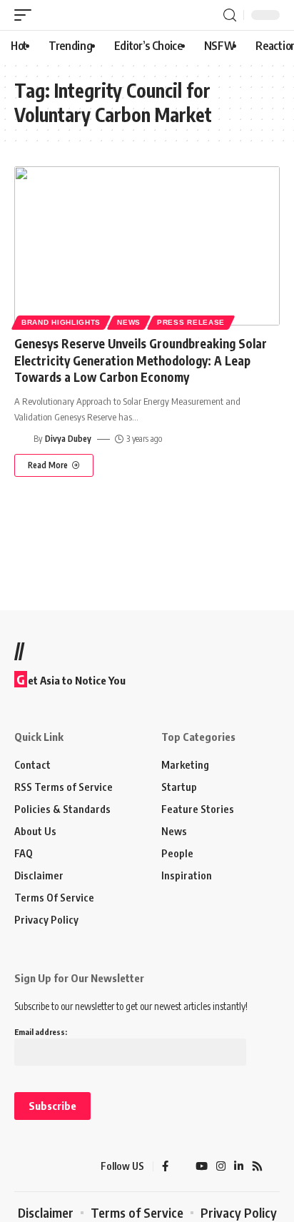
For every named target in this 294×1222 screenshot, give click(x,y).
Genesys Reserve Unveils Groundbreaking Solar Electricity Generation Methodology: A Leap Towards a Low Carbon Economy (140, 360)
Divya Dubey (68, 438)
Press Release (191, 322)
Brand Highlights (61, 322)
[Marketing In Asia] (39, 1166)
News (129, 322)
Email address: (40, 1031)
